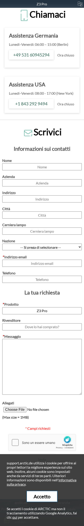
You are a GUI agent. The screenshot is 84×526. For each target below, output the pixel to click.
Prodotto (10, 304)
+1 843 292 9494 (31, 103)
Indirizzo (9, 192)
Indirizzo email (14, 257)
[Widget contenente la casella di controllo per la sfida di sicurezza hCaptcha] (42, 442)
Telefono (8, 273)
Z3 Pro (42, 4)
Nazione (8, 241)
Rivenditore (11, 320)
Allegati (8, 403)
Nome (7, 160)
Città (6, 209)
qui (14, 517)
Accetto (42, 496)
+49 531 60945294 (31, 54)
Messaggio (11, 336)
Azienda (8, 176)
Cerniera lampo (14, 225)
